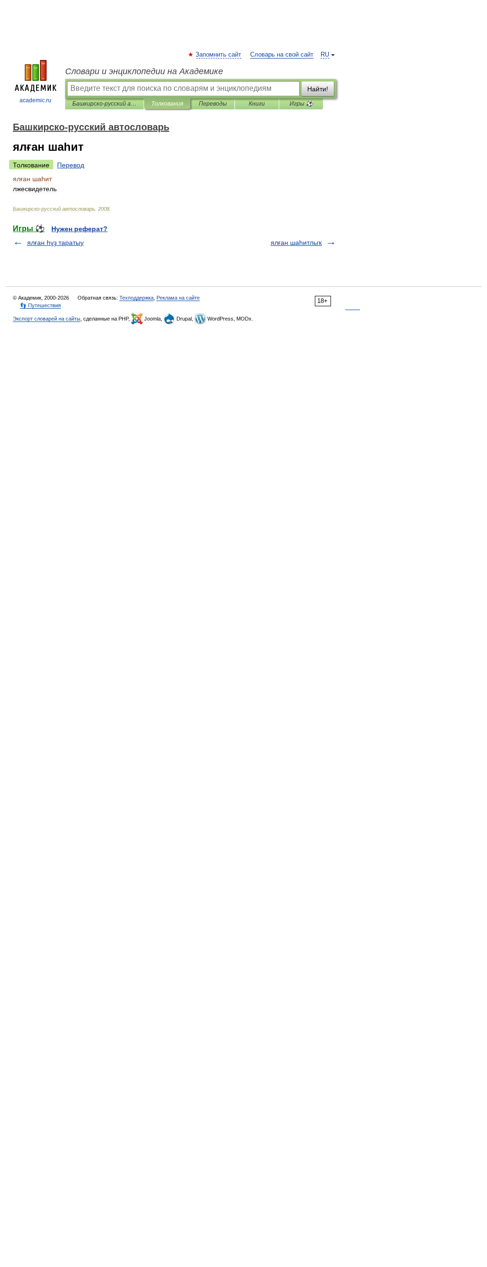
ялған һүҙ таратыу (55, 242)
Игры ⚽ (301, 103)
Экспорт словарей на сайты (46, 319)
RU (325, 54)
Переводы (213, 103)
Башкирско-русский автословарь (104, 103)
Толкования (167, 103)
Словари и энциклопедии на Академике (144, 71)
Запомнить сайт (218, 54)
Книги (257, 103)
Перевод (70, 165)
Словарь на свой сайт (281, 54)
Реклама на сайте (178, 298)
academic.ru (35, 100)
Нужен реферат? (79, 229)
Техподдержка (136, 298)
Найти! (317, 89)
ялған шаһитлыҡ (296, 242)
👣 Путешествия (40, 305)
